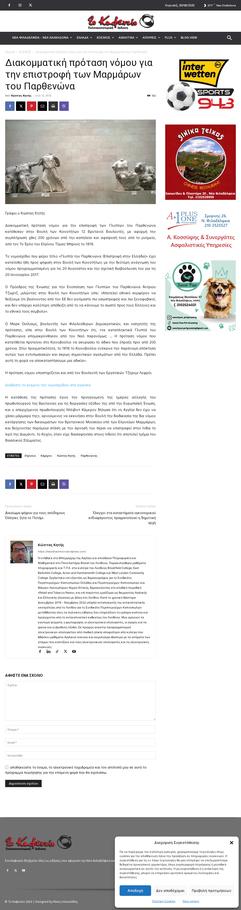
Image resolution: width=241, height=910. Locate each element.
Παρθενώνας (89, 455)
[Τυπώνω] (53, 106)
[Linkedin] (50, 652)
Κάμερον (46, 455)
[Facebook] (9, 5)
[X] (30, 5)
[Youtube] (76, 652)
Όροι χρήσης (191, 901)
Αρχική (10, 52)
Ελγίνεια (30, 455)
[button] (231, 842)
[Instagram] (20, 5)
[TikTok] (59, 652)
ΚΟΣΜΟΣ (25, 52)
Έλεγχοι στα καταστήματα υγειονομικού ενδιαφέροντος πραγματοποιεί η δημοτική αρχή (122, 518)
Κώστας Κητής (21, 95)
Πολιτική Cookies (163, 901)
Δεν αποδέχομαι (170, 890)
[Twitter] (15, 871)
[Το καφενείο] (120, 21)
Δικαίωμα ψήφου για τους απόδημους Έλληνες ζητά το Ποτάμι (35, 515)
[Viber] (64, 106)
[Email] (42, 106)
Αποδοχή (135, 890)
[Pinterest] (31, 106)
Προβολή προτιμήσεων (211, 890)
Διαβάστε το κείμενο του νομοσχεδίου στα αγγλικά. (48, 385)
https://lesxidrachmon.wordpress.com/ (62, 551)
